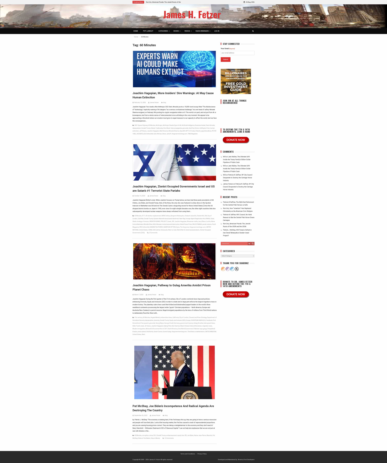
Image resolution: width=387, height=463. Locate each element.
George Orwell (168, 323)
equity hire (180, 435)
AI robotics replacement (153, 216)
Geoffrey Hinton (194, 128)
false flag (182, 218)
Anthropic (159, 125)
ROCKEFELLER (141, 134)
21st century (138, 317)
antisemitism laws (166, 317)
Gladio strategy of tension (141, 221)
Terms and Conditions (187, 453)
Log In (216, 31)
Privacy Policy (202, 453)
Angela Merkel (155, 317)
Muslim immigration (139, 329)
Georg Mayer (160, 323)
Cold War (140, 218)
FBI (186, 435)
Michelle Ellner (148, 224)
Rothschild (149, 134)
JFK (173, 221)
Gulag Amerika (198, 323)
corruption (145, 435)
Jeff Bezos (143, 131)
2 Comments (153, 233)
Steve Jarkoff (166, 134)
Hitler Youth (136, 326)
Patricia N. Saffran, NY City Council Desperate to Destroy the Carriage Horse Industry (237, 177)
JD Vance (148, 326)
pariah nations (207, 224)
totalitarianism (199, 331)
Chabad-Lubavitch (190, 216)
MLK (154, 224)
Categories (163, 31)
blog (164, 102)
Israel (169, 221)
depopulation (137, 128)
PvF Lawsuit (148, 31)
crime (151, 435)
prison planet (142, 331)
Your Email (228, 49)
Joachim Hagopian (153, 131)
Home (135, 31)
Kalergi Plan (167, 326)
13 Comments (169, 438)
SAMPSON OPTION (169, 227)
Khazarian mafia (192, 221)
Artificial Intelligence (188, 125)
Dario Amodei (210, 125)
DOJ (154, 435)
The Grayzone (184, 227)
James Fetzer (154, 102)
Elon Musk (166, 128)
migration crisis (207, 326)
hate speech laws (209, 323)
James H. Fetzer (192, 14)
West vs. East (172, 230)
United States (143, 230)
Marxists (209, 435)
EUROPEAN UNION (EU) (198, 320)
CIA (206, 216)
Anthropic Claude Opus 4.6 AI (172, 125)
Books (176, 31)
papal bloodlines (206, 131)
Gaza (212, 218)
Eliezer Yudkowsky (157, 128)
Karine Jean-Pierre (200, 435)
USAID (150, 230)
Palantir (198, 131)
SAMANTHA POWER (156, 227)
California (176, 317)
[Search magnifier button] (252, 243)
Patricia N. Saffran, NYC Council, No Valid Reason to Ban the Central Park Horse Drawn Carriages (238, 217)
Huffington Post (205, 128)
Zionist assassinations (192, 230)
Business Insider (200, 125)
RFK (140, 227)
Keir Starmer (176, 326)
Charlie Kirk (200, 216)
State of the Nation (144, 438)
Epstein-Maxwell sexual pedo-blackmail (166, 218)
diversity (156, 320)
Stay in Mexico (155, 438)
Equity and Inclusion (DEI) (177, 320)
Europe (188, 320)
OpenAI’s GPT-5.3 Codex (187, 131)
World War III (181, 230)
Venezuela (164, 230)
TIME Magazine (193, 134)
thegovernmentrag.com (179, 134)
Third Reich (191, 331)
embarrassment (171, 435)
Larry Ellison (202, 221)
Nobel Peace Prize (186, 224)
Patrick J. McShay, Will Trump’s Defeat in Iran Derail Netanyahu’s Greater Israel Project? (237, 233)
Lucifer (208, 221)
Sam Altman (158, 134)
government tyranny (186, 323)
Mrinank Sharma (174, 131)
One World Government (185, 329)
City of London (183, 317)
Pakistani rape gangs (200, 329)
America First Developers (246, 459)
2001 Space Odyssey (141, 125)
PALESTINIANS (197, 224)
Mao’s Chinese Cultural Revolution (191, 326)
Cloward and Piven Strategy (198, 317)
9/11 (143, 216)
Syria (177, 227)
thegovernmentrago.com (198, 227)
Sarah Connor (158, 331)
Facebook (209, 320)
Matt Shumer (164, 131)
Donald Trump (145, 128)
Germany (177, 323)
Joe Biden (190, 435)
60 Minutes (151, 125)
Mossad (158, 224)
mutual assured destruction (171, 224)
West (143, 334)
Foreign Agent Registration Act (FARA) (198, 218)
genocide (185, 128)
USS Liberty (156, 230)
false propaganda (176, 128)
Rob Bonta (150, 331)
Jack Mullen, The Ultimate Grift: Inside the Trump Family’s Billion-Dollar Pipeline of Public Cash (236, 159)
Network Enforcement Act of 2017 (157, 329)
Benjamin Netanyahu (177, 216)
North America (173, 329)
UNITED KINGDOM (210, 331)
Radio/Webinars (202, 31)
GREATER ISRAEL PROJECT (158, 221)
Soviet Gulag (167, 331)
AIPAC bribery (166, 216)
